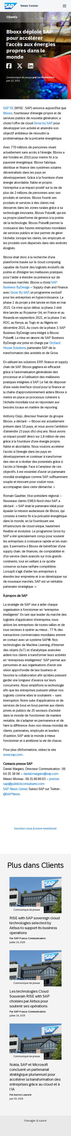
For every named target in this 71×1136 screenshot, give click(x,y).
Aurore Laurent (22, 1094)
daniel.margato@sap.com (40, 773)
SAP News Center (15, 789)
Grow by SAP (43, 123)
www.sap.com (12, 754)
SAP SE (8, 108)
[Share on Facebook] (8, 67)
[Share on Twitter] (20, 67)
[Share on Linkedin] (30, 67)
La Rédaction (46, 77)
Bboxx (7, 113)
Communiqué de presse (19, 77)
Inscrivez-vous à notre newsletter (35, 828)
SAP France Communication (30, 938)
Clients (11, 17)
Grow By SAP (19, 292)
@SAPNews (11, 794)
